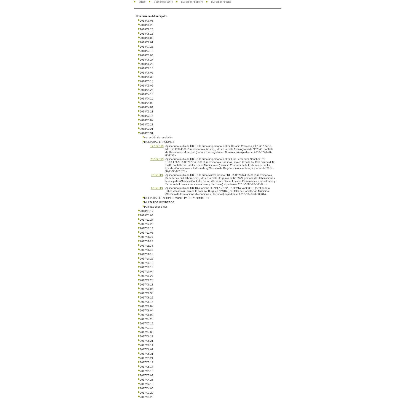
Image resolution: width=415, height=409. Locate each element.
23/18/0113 (157, 159)
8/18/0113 (157, 188)
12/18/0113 (157, 146)
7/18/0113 (157, 175)
